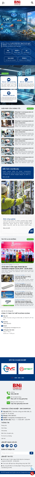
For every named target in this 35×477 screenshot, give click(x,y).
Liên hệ (3, 438)
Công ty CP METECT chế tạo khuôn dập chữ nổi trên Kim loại (23, 285)
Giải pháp (4, 430)
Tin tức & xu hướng (7, 264)
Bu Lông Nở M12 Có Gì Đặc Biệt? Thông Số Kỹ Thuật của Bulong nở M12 (24, 294)
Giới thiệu (4, 428)
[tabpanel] (17, 23)
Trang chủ (4, 425)
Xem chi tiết (6, 176)
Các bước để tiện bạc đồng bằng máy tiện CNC (23, 277)
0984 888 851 (7, 323)
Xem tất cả (30, 108)
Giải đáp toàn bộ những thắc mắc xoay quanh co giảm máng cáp (23, 302)
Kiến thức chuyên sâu (7, 433)
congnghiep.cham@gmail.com (12, 327)
